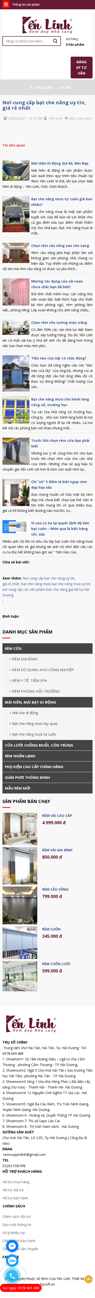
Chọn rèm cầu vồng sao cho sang (60, 245)
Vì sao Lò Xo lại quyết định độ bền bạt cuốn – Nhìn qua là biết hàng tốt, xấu (60, 529)
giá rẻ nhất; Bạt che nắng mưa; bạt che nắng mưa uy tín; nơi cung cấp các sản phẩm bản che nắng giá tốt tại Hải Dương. (46, 589)
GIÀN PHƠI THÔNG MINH (27, 777)
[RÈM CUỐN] (19, 942)
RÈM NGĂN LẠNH (20, 755)
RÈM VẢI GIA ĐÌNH (57, 850)
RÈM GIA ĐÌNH (25, 658)
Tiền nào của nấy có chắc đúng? (58, 358)
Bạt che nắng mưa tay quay (35, 723)
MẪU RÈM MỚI (17, 788)
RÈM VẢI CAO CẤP (57, 815)
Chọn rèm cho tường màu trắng (59, 322)
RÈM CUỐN (51, 929)
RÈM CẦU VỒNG (55, 889)
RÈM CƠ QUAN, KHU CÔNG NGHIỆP (43, 669)
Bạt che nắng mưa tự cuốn (34, 734)
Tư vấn (65, 87)
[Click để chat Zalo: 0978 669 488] (12, 1261)
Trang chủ (43, 87)
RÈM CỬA (13, 648)
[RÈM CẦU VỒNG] (19, 905)
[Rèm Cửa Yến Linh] (47, 24)
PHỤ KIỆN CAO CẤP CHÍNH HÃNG (34, 766)
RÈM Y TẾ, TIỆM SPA (29, 680)
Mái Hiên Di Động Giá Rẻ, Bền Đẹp (59, 163)
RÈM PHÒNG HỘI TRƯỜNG (36, 691)
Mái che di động (25, 712)
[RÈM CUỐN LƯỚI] (19, 976)
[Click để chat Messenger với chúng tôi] (12, 1246)
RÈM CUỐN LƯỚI (56, 963)
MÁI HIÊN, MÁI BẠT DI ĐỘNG (30, 702)
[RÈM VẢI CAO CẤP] (19, 829)
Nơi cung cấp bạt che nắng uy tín (48, 578)
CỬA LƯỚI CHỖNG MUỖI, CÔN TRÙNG (39, 745)
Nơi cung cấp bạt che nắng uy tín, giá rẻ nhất (44, 105)
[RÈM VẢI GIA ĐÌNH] (19, 866)
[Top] (89, 1279)
